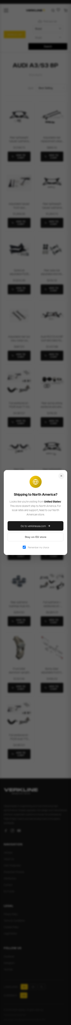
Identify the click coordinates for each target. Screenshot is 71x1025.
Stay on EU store (35, 536)
